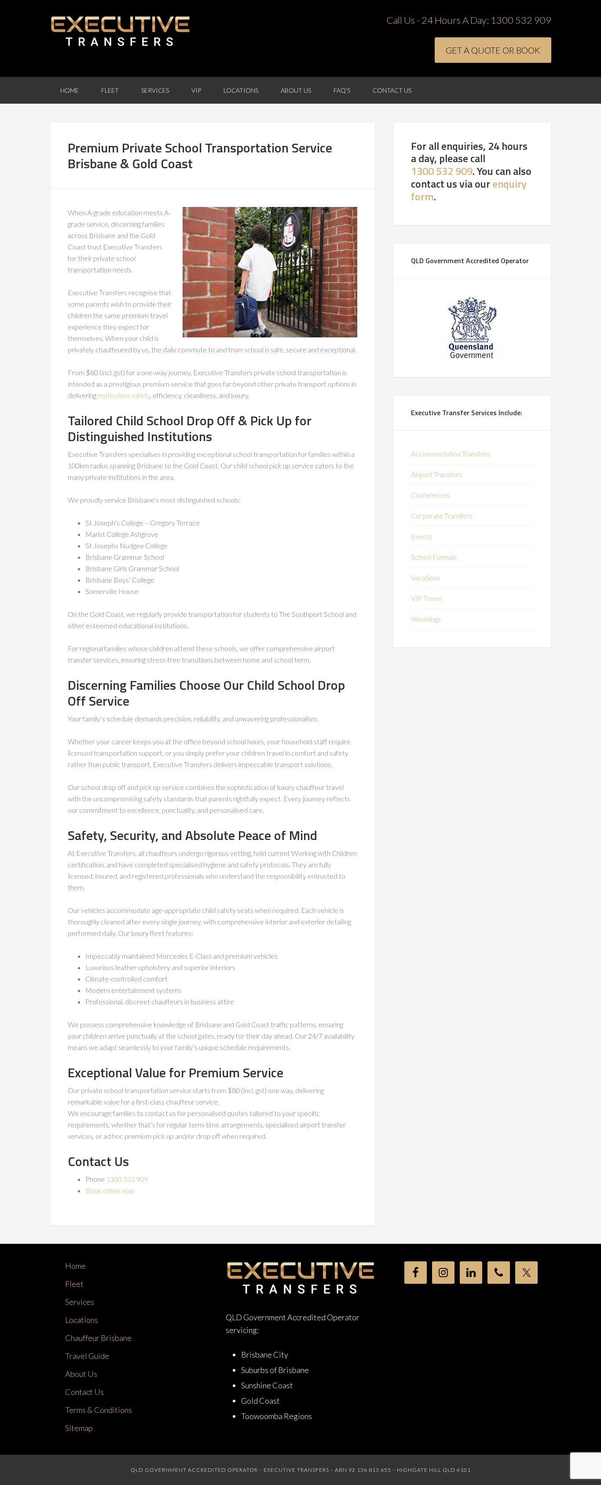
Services (79, 1302)
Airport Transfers (436, 474)
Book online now (110, 1190)
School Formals (434, 557)
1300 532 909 (521, 20)
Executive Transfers (120, 31)
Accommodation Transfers (450, 453)
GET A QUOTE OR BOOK (493, 50)
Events (421, 536)
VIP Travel (426, 598)
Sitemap (79, 1428)
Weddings (426, 619)
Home (75, 1266)
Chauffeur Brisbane (98, 1338)
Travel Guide (87, 1356)
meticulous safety (124, 395)
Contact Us (84, 1392)
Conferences (430, 495)
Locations (81, 1320)
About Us (81, 1374)
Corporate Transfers (442, 515)
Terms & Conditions (98, 1410)
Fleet (74, 1284)
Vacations (425, 577)
